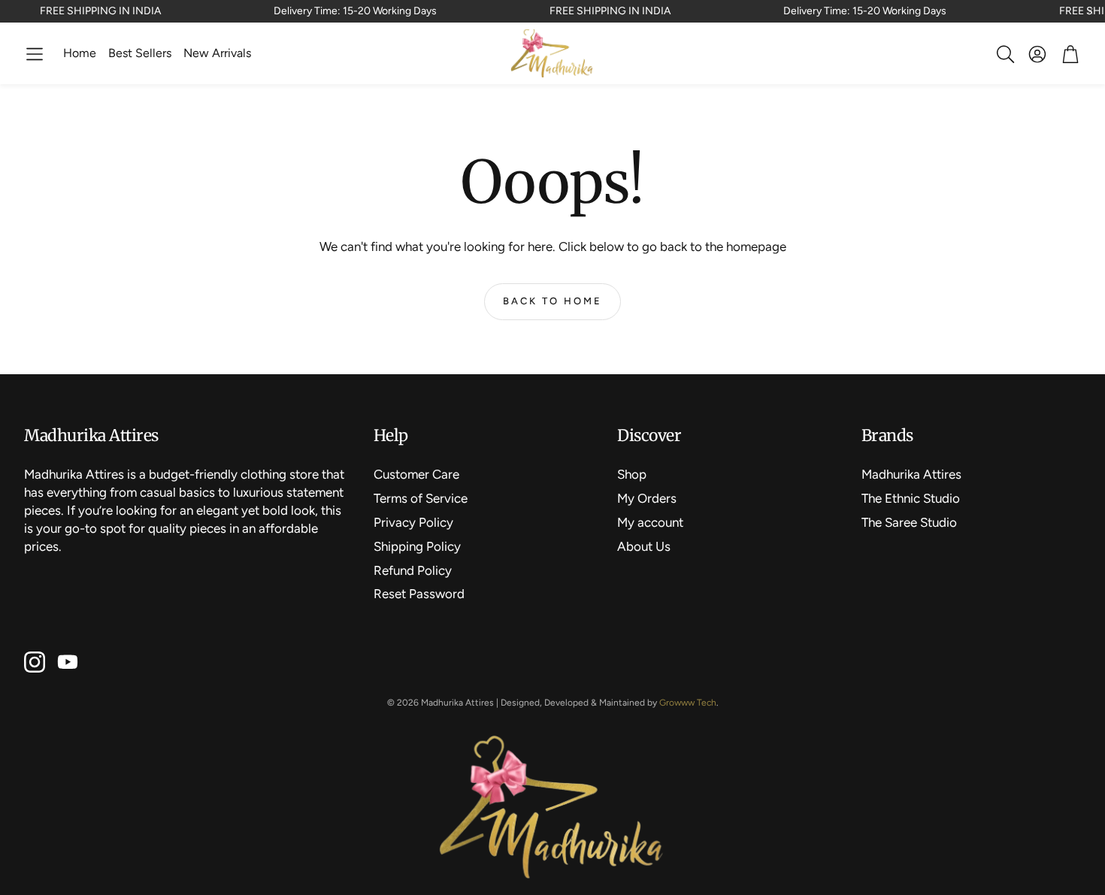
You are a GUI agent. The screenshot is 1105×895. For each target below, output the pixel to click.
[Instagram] (34, 662)
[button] (34, 54)
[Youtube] (67, 662)
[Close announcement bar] (1090, 11)
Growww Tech (687, 702)
